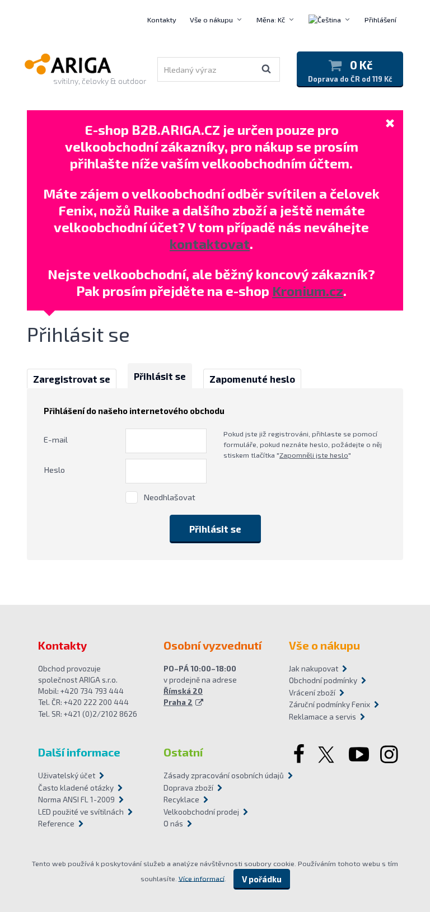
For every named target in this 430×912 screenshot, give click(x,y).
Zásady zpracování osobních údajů (215, 775)
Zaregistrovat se (71, 378)
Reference (56, 823)
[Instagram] (390, 755)
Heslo (54, 469)
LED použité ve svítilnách (81, 811)
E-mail (56, 439)
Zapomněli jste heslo (313, 454)
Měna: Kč (270, 19)
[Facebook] (297, 755)
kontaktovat (210, 244)
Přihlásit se (160, 376)
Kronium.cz (307, 291)
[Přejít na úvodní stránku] (82, 63)
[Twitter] (327, 755)
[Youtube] (359, 755)
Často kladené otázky (76, 787)
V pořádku (262, 879)
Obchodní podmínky (323, 680)
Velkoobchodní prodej (201, 811)
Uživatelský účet (66, 775)
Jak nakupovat (313, 668)
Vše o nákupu (211, 19)
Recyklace (181, 799)
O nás (173, 823)
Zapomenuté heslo (252, 378)
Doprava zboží (188, 787)
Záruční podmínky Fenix (329, 704)
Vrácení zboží (312, 692)
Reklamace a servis (322, 716)
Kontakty (161, 19)
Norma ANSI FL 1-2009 (76, 799)
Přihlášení (380, 19)
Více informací (202, 877)
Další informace (79, 752)
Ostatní (183, 752)
